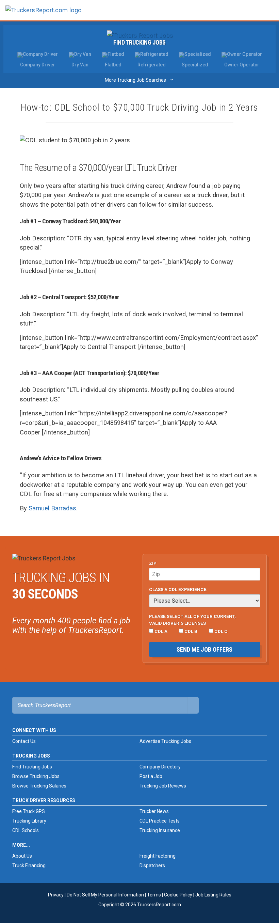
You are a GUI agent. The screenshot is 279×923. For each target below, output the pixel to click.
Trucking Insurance (160, 830)
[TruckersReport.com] (43, 12)
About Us (22, 856)
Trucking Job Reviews (163, 786)
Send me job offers (204, 649)
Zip (153, 563)
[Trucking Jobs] (140, 34)
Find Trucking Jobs (139, 42)
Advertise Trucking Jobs (165, 741)
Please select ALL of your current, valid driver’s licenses (192, 620)
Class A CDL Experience (178, 589)
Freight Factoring (158, 856)
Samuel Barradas (52, 508)
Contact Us (24, 741)
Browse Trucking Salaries (39, 786)
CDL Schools (25, 830)
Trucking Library (29, 821)
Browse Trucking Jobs (36, 776)
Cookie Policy (178, 894)
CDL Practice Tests (160, 821)
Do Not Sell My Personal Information (105, 894)
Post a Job (151, 776)
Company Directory (160, 766)
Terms (154, 894)
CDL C (220, 631)
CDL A (160, 631)
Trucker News (154, 811)
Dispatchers (152, 865)
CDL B (190, 631)
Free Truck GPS (28, 811)
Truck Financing (29, 865)
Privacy (56, 894)
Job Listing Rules (213, 894)
